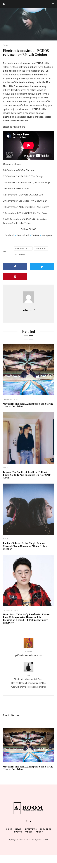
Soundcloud (23, 235)
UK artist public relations (32, 101)
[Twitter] (30, 821)
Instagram (47, 235)
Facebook (10, 235)
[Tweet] (42, 266)
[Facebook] (26, 821)
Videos (29, 832)
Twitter (35, 235)
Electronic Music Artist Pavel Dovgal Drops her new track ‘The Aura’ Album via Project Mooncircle (29, 681)
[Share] (15, 266)
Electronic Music (23, 248)
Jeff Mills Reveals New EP (28, 653)
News (5, 45)
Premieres (45, 829)
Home (9, 829)
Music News (41, 248)
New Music (20, 254)
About (39, 832)
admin (27, 310)
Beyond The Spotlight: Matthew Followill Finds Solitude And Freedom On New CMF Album (27, 475)
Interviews (7, 399)
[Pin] (15, 276)
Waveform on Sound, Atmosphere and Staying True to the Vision (28, 405)
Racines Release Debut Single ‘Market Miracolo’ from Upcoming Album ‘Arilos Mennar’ (25, 546)
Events (18, 832)
